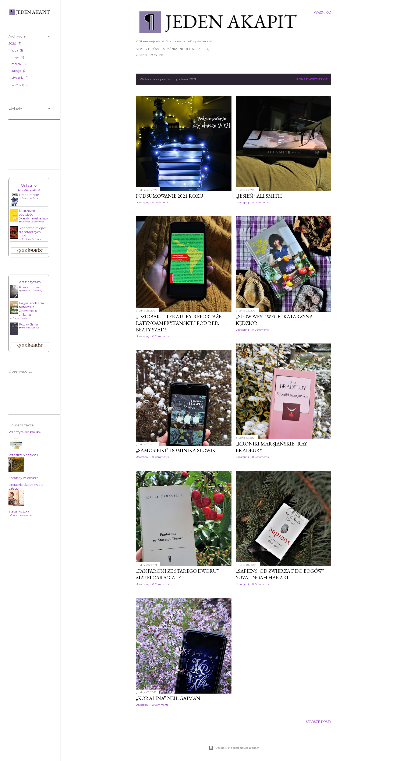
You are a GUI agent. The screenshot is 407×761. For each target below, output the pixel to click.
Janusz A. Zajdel (30, 198)
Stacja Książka (18, 511)
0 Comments (260, 202)
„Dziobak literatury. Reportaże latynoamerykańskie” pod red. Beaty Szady (179, 323)
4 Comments (160, 202)
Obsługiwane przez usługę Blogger (237, 747)
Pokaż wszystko (21, 515)
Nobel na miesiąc (195, 49)
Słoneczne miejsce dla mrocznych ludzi (33, 232)
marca (18, 64)
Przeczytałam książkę (24, 432)
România (169, 49)
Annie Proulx (20, 318)
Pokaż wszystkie (312, 79)
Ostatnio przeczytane (29, 187)
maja (17, 57)
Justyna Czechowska (33, 221)
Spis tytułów (147, 49)
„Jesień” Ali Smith (259, 196)
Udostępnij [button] (142, 202)
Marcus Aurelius (30, 327)
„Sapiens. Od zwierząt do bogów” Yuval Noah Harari (280, 574)
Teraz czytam (29, 282)
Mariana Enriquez (31, 239)
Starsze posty (318, 722)
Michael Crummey (32, 290)
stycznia (19, 78)
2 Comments (160, 704)
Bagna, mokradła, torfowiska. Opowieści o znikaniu (32, 309)
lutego (18, 71)
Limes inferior (29, 195)
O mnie (142, 55)
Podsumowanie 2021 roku (169, 196)
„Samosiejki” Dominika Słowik (176, 450)
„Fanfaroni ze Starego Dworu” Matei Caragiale (177, 574)
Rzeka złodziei (29, 287)
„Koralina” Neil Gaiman (168, 698)
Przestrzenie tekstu (23, 455)
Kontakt (157, 55)
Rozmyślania (28, 324)
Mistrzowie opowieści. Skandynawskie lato (33, 214)
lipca (16, 50)
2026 (14, 44)
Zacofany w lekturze (23, 478)
